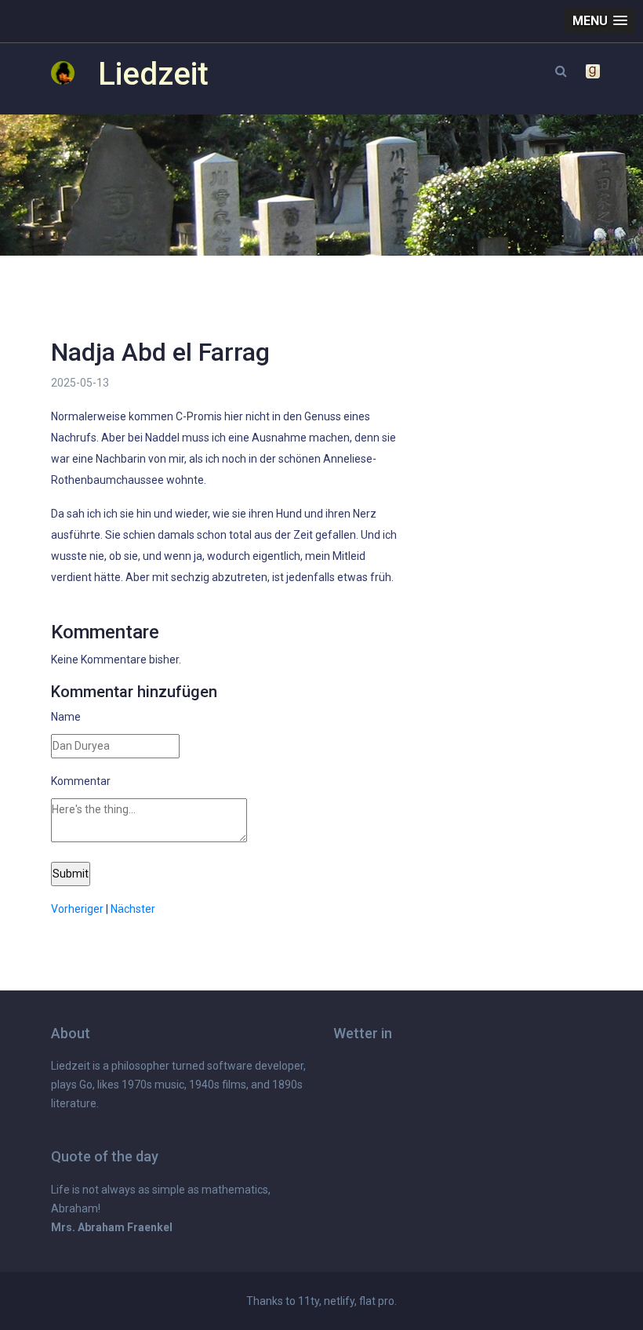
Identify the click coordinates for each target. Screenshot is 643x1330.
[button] (600, 21)
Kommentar (81, 781)
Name (66, 716)
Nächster (133, 909)
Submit (71, 873)
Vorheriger (77, 909)
